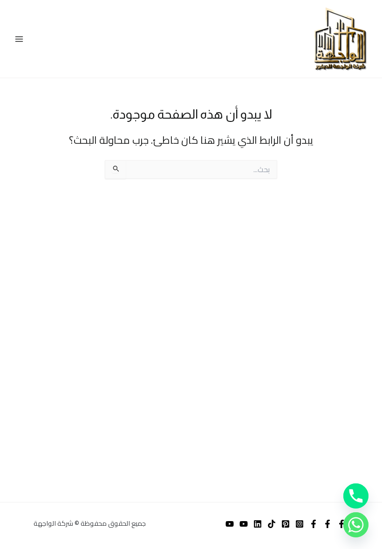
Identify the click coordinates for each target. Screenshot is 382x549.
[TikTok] (271, 524)
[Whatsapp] (355, 524)
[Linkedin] (257, 524)
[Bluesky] (327, 524)
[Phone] (355, 496)
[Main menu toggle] (19, 39)
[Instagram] (299, 524)
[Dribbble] (313, 524)
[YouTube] (243, 524)
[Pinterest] (285, 524)
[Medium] (229, 524)
